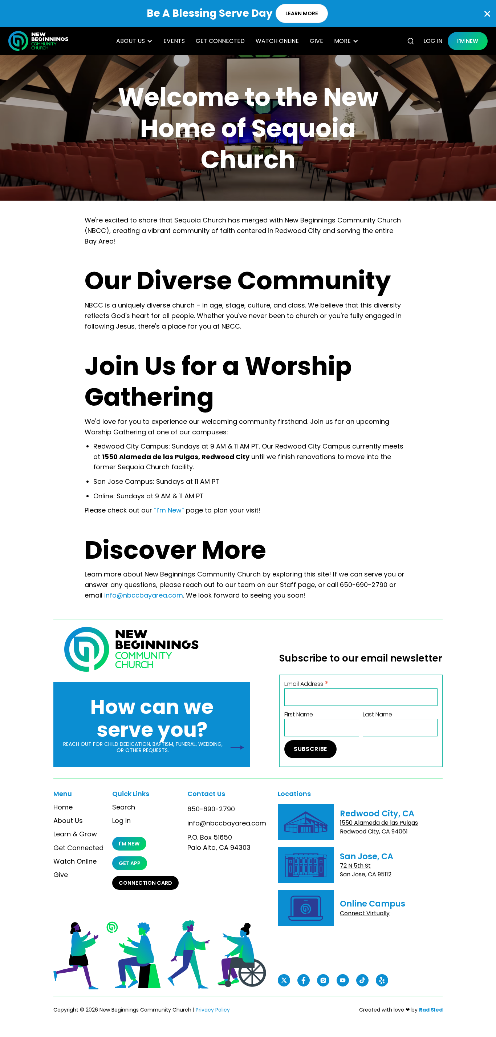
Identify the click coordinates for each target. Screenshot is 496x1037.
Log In (121, 820)
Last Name (377, 714)
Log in (432, 41)
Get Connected (220, 41)
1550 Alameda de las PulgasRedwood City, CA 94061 (379, 827)
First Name (298, 714)
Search (123, 807)
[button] (134, 41)
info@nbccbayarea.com (143, 595)
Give (316, 41)
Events (174, 41)
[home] (38, 41)
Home (63, 807)
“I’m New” (169, 510)
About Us (68, 820)
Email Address (306, 683)
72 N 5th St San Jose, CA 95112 (365, 870)
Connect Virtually (365, 913)
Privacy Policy (213, 1009)
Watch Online (277, 41)
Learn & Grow (75, 834)
